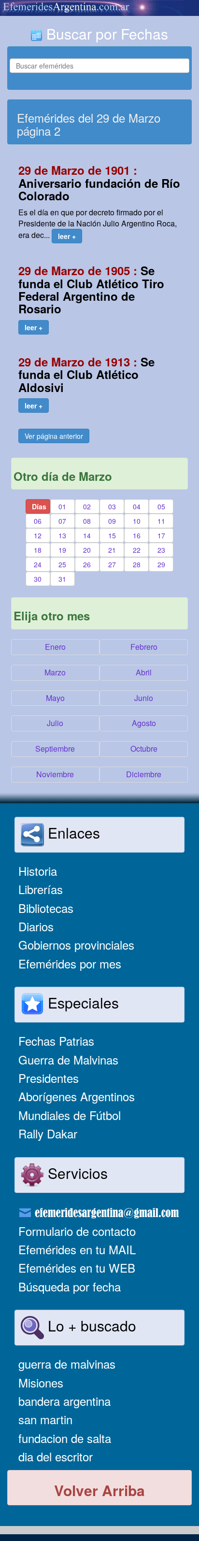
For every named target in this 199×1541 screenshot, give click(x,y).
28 (137, 564)
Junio (143, 697)
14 (87, 535)
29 (161, 564)
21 (112, 550)
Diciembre (143, 774)
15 (112, 535)
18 (38, 550)
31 (62, 579)
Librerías (40, 889)
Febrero (143, 646)
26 (87, 564)
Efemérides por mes (69, 963)
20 (87, 550)
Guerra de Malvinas (68, 1059)
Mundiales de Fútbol (69, 1115)
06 (38, 521)
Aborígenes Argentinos (76, 1096)
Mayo (55, 697)
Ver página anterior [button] (54, 436)
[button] (67, 236)
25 (62, 564)
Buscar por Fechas (105, 33)
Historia (37, 870)
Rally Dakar (47, 1133)
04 (137, 506)
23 (161, 550)
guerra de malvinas (66, 1363)
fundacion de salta (64, 1437)
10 (137, 521)
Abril (144, 672)
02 (87, 506)
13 (62, 535)
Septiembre (55, 748)
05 (161, 506)
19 (62, 550)
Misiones (40, 1382)
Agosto (144, 722)
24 (38, 564)
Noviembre (55, 774)
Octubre (143, 748)
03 (112, 506)
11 (161, 521)
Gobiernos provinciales (76, 944)
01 (62, 506)
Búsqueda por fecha (69, 1286)
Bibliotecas (45, 907)
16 (137, 535)
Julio (55, 722)
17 (161, 535)
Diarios (36, 926)
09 (112, 521)
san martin (45, 1419)
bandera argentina (64, 1400)
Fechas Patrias (56, 1040)
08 (87, 521)
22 (137, 550)
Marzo (55, 672)
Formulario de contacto (77, 1230)
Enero (55, 646)
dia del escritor (55, 1456)
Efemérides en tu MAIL (77, 1249)
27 (112, 564)
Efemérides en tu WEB (76, 1267)
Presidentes (48, 1077)
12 (38, 535)
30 (38, 579)
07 (62, 521)
